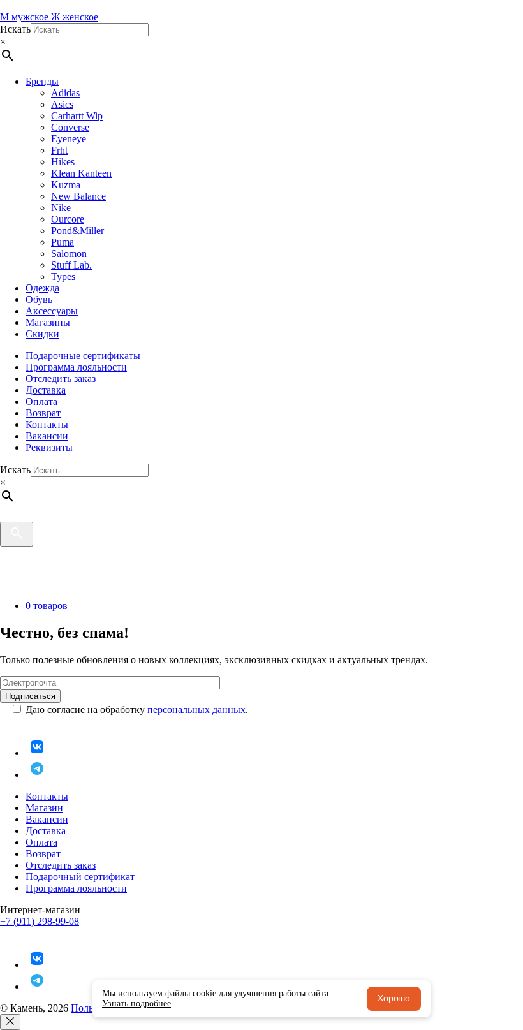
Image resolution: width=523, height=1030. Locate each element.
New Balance (78, 196)
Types (63, 276)
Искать (15, 29)
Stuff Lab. (71, 265)
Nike (61, 207)
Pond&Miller (77, 230)
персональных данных (196, 709)
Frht (59, 150)
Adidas (65, 92)
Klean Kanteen (81, 173)
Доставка (46, 390)
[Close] (10, 1022)
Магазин (44, 807)
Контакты (47, 424)
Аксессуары (52, 310)
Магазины (48, 322)
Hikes (63, 161)
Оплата (41, 401)
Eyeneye (68, 138)
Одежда (42, 288)
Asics (62, 104)
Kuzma (65, 184)
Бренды (42, 81)
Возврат (43, 413)
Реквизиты (49, 447)
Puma (62, 242)
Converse (70, 127)
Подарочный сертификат (80, 876)
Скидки (42, 333)
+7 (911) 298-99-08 (39, 921)
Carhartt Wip (77, 115)
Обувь (39, 299)
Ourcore (67, 219)
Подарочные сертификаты (83, 355)
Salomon (69, 253)
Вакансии (47, 435)
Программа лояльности (76, 367)
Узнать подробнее (136, 1003)
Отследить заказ (61, 378)
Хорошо (394, 998)
